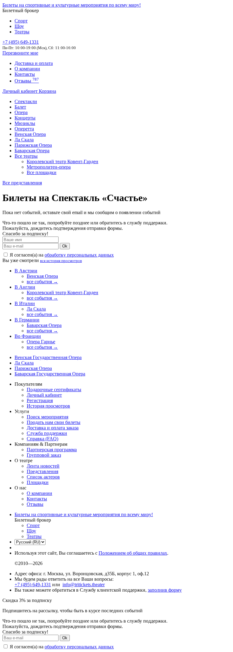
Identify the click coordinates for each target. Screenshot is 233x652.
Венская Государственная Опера (48, 357)
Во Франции (28, 336)
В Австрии (26, 270)
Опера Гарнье (41, 341)
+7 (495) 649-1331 (33, 584)
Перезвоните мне (20, 52)
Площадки (38, 482)
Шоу (19, 26)
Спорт (21, 20)
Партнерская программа (52, 449)
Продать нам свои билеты (53, 422)
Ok (64, 246)
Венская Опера (30, 134)
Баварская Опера (32, 150)
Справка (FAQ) (42, 438)
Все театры (26, 156)
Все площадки (41, 172)
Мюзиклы (25, 123)
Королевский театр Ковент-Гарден (62, 161)
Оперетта (24, 128)
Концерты (25, 117)
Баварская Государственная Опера (50, 373)
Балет (20, 106)
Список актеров (43, 476)
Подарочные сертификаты (54, 389)
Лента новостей (43, 466)
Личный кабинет (20, 91)
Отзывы (27, 80)
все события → (42, 281)
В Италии (25, 303)
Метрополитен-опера (49, 167)
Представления (42, 471)
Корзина (47, 91)
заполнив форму (165, 590)
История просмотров (48, 405)
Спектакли (26, 101)
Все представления (22, 182)
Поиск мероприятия (47, 416)
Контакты (25, 74)
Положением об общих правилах (133, 553)
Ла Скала (24, 139)
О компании (27, 68)
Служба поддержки (47, 433)
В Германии (27, 319)
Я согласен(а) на (61, 254)
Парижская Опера (33, 145)
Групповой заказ (44, 455)
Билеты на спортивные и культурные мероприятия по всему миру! (71, 5)
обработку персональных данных (79, 254)
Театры (22, 31)
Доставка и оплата (34, 63)
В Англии (25, 287)
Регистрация (40, 400)
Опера (21, 112)
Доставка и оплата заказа (53, 427)
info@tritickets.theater (83, 584)
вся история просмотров (61, 260)
